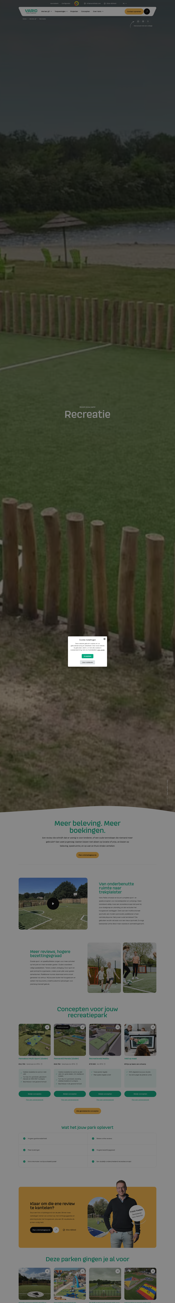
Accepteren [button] (87, 656)
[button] (87, 662)
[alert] (87, 651)
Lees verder (101, 650)
